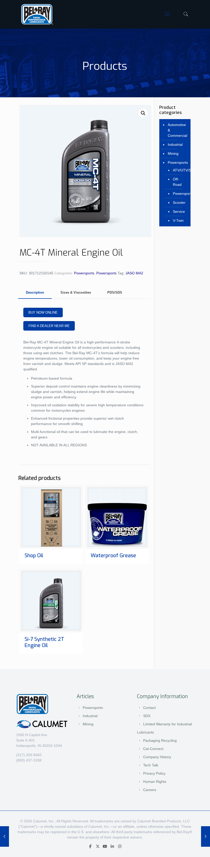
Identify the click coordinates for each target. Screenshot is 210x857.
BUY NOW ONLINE (43, 312)
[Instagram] (119, 846)
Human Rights (154, 781)
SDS (146, 716)
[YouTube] (105, 846)
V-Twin (178, 220)
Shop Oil (34, 555)
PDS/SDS (114, 292)
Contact (149, 708)
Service (179, 211)
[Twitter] (97, 846)
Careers (149, 790)
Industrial (175, 144)
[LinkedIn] (112, 846)
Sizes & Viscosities (75, 292)
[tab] (35, 292)
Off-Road (177, 182)
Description (35, 292)
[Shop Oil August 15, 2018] (4, 836)
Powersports (84, 273)
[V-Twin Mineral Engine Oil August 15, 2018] (205, 836)
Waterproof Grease (113, 555)
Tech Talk (150, 765)
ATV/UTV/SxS (179, 170)
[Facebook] (90, 846)
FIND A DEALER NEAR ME (49, 326)
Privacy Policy (154, 773)
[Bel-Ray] (37, 14)
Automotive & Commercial (177, 130)
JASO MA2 (134, 273)
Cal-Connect (153, 749)
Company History (157, 757)
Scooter (179, 202)
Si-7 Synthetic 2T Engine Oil (44, 642)
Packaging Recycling (160, 740)
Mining (173, 153)
